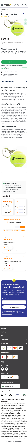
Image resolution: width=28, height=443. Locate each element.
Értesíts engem (15, 62)
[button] (4, 219)
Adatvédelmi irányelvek (7, 314)
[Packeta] (9, 357)
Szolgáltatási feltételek (7, 312)
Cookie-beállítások (2, 362)
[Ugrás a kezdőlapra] (7, 5)
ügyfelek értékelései (7, 207)
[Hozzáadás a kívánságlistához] (25, 20)
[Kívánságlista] (18, 4)
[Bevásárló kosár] (26, 4)
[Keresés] (14, 5)
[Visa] (9, 348)
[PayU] (3, 348)
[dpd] (3, 357)
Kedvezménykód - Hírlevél (17, 312)
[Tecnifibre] (24, 14)
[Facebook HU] (2, 369)
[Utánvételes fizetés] (20, 348)
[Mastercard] (15, 348)
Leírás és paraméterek (7, 81)
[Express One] (15, 357)
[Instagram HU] (6, 369)
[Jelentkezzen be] (22, 5)
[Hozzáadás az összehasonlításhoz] (25, 23)
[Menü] (2, 5)
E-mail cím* (5, 299)
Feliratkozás (15, 307)
